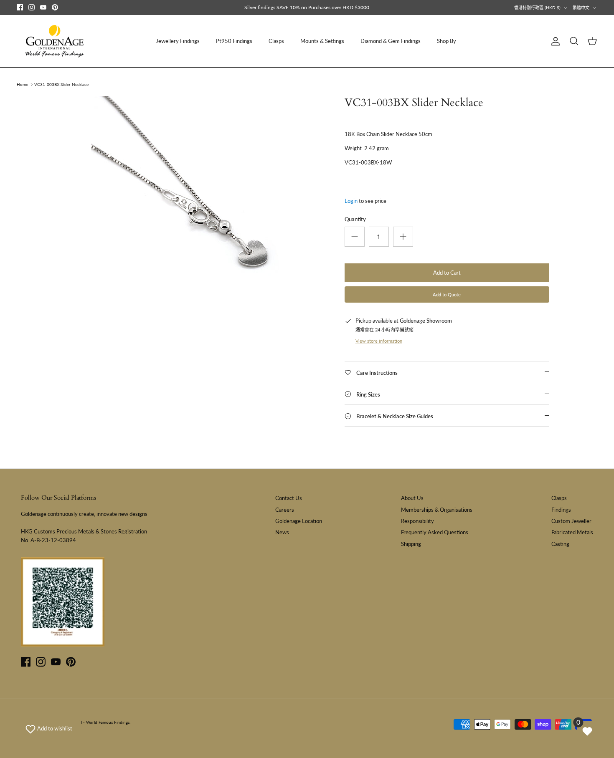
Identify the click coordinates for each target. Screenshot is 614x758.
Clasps (276, 41)
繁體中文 (581, 7)
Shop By (446, 41)
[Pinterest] (55, 7)
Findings (561, 509)
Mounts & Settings (322, 41)
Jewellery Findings (178, 41)
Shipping (411, 544)
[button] (49, 728)
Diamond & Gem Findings (390, 41)
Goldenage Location (298, 521)
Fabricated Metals (572, 532)
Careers (284, 509)
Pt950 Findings (234, 41)
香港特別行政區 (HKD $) (537, 7)
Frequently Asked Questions (434, 532)
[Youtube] (43, 7)
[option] (195, 200)
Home (22, 84)
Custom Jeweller (571, 521)
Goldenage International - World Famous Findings (83, 722)
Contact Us (288, 498)
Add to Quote (447, 294)
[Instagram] (31, 7)
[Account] (554, 41)
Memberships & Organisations (436, 509)
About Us (412, 498)
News (282, 532)
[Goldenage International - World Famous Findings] (54, 41)
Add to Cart (447, 272)
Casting (560, 544)
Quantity (355, 219)
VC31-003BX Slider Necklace (61, 84)
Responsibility (417, 521)
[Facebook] (20, 7)
